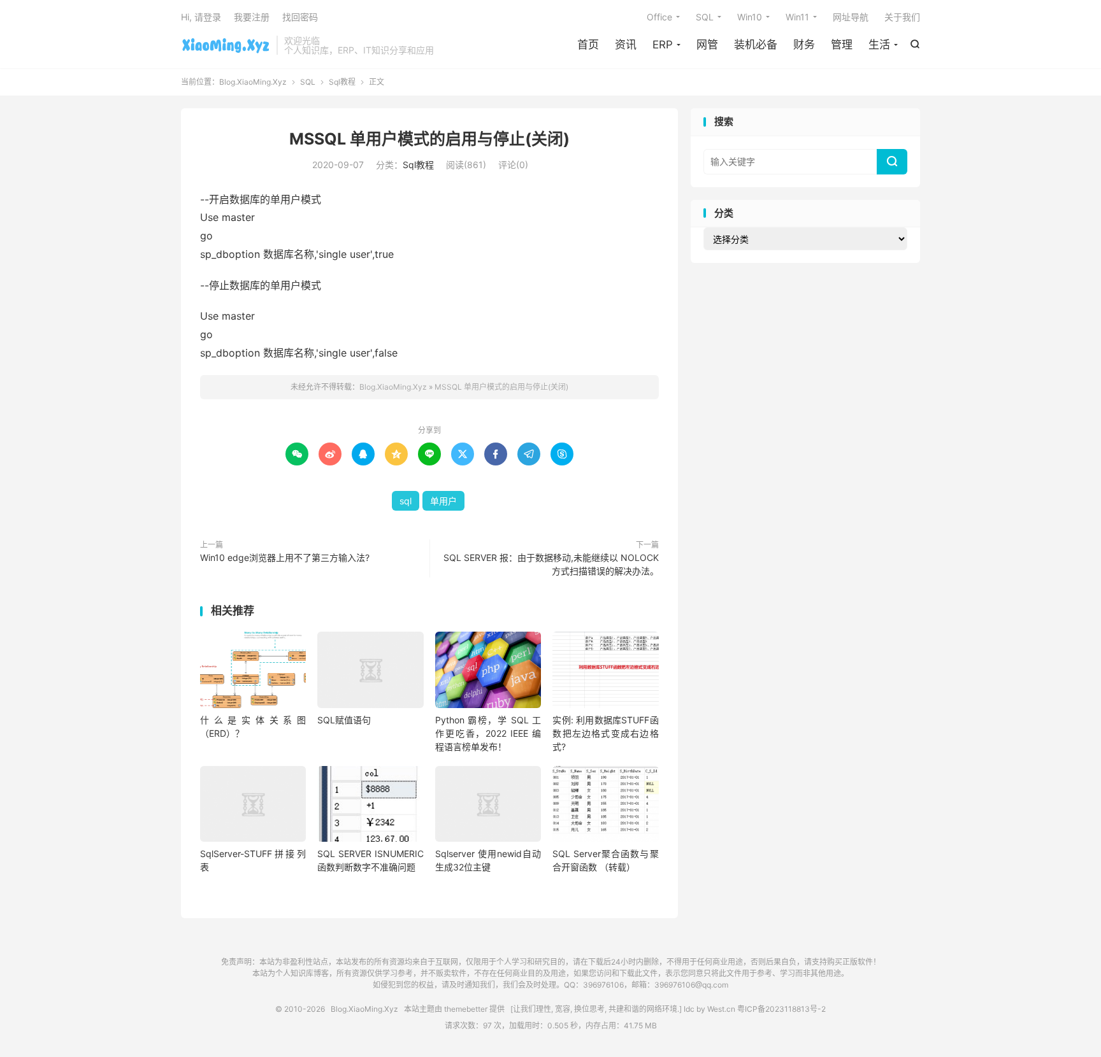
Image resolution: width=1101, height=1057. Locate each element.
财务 (804, 44)
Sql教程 (342, 82)
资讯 (626, 44)
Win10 (749, 16)
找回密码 (300, 16)
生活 (879, 44)
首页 (588, 44)
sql (405, 500)
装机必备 (755, 44)
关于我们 (902, 16)
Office (659, 16)
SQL (705, 16)
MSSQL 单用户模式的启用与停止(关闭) (429, 138)
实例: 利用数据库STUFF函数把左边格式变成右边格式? (605, 733)
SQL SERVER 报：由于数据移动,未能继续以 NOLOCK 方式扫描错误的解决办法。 (551, 564)
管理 (842, 44)
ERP (662, 44)
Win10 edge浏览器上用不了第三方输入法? (285, 557)
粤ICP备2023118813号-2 (781, 1009)
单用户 (443, 500)
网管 (707, 44)
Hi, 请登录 (201, 16)
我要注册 (252, 16)
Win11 (797, 16)
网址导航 (850, 16)
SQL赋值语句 (344, 719)
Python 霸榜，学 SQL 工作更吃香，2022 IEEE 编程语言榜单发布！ (488, 733)
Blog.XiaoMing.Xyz (225, 45)
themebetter (465, 1009)
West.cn (721, 1009)
